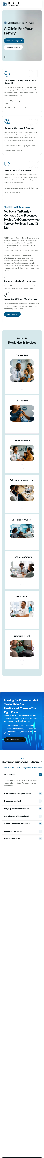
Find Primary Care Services (14, 108)
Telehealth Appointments (22, 480)
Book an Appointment (12, 150)
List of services (12, 47)
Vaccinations (22, 400)
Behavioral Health (22, 635)
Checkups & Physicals (22, 519)
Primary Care (22, 355)
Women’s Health (22, 440)
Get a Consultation (11, 192)
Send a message (13, 41)
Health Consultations (22, 557)
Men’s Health (22, 596)
